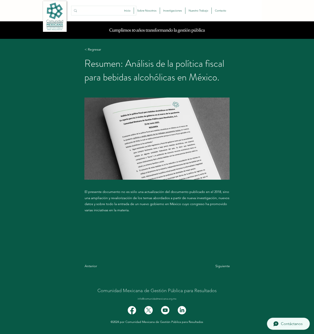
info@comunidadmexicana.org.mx (157, 298)
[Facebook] (132, 310)
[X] (148, 310)
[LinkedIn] (182, 310)
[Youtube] (165, 310)
